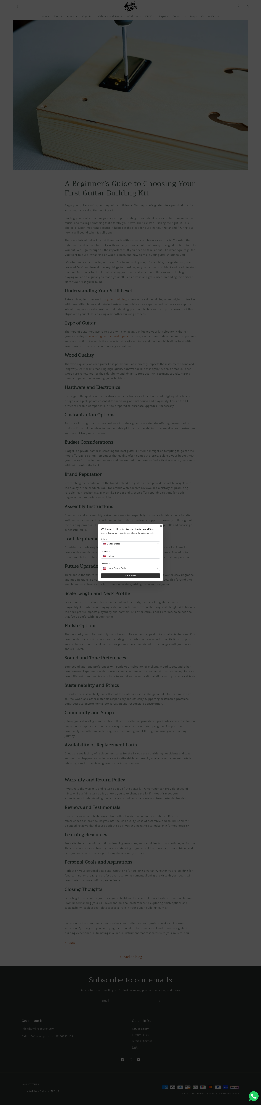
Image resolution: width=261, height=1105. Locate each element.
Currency (105, 563)
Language (105, 551)
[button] (130, 543)
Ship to (104, 539)
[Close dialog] (161, 526)
